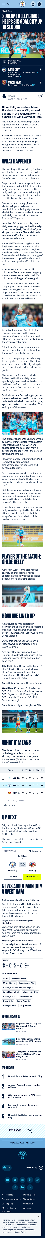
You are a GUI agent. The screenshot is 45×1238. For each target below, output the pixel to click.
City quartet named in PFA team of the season (24, 1096)
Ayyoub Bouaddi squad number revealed (24, 1086)
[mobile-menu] (3, 3)
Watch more (8, 936)
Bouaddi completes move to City (25, 1076)
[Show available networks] (40, 96)
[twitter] (30, 1179)
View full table (10, 805)
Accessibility (7, 1195)
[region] (20, 1224)
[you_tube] (7, 1180)
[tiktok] (37, 1179)
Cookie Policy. (20, 1232)
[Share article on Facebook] (20, 965)
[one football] (30, 1187)
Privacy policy (29, 1195)
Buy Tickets (32, 877)
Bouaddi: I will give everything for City (25, 1116)
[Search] (8, 4)
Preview (13, 877)
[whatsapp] (15, 1180)
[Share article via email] (26, 965)
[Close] (38, 1216)
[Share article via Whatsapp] (10, 965)
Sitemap (27, 1208)
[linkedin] (22, 1187)
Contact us (28, 1204)
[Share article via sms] (4, 965)
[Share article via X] (15, 965)
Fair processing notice (11, 1199)
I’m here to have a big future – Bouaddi (23, 1106)
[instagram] (22, 1180)
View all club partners (22, 1143)
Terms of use (28, 1199)
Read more (17, 916)
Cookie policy (7, 1204)
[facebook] (15, 1187)
